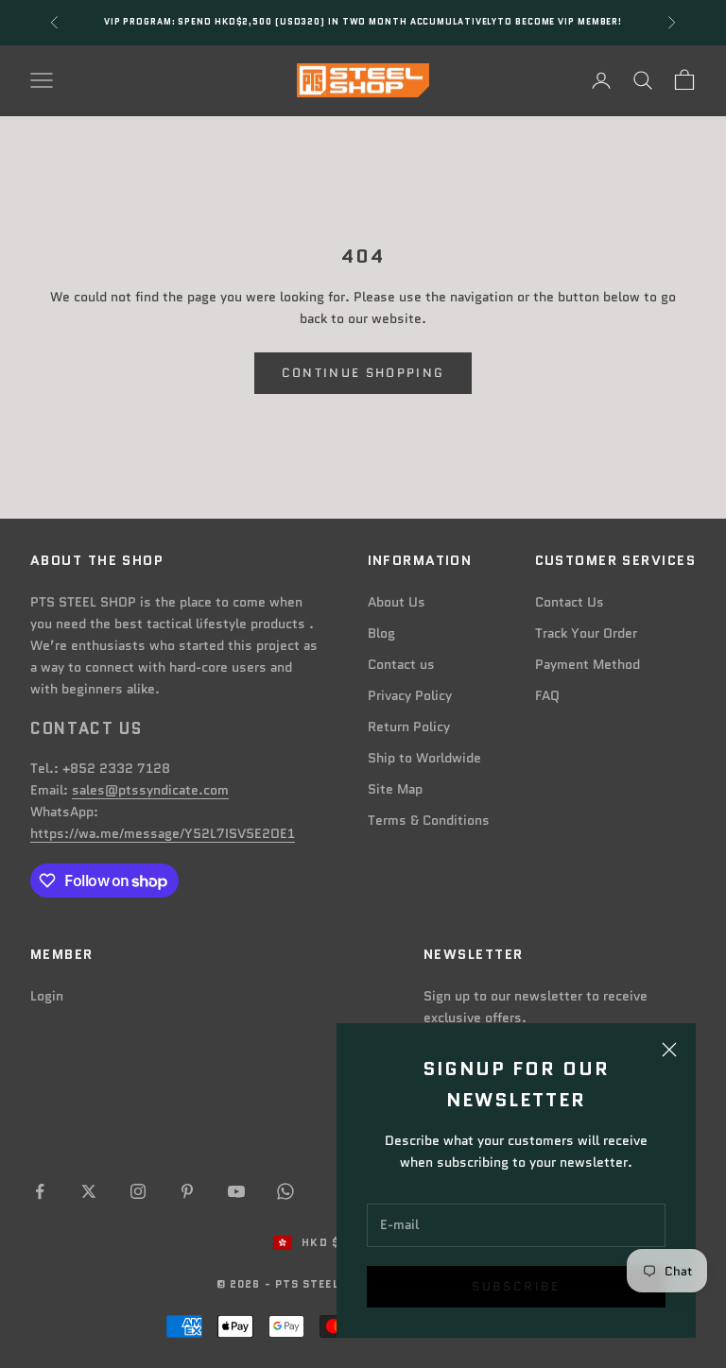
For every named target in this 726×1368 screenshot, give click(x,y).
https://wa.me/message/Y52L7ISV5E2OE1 (162, 833)
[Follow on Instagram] (138, 1191)
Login (46, 995)
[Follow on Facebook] (39, 1191)
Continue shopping (363, 373)
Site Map (395, 788)
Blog (381, 633)
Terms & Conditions (429, 820)
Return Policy (409, 726)
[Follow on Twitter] (88, 1191)
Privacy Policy (410, 695)
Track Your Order (586, 633)
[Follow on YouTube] (236, 1191)
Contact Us (569, 601)
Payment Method (587, 664)
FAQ (547, 695)
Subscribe (516, 1286)
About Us (396, 601)
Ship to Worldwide (424, 757)
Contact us (401, 664)
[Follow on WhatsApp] (285, 1191)
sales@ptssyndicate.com (150, 789)
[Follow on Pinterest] (187, 1191)
